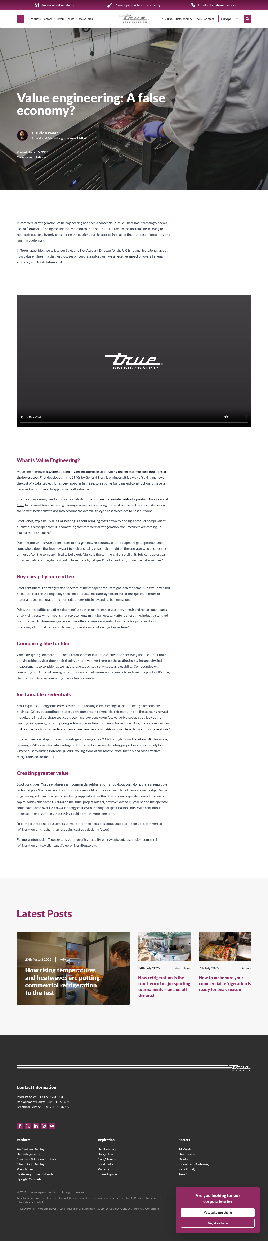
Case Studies (84, 18)
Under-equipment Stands (35, 1174)
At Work (185, 1149)
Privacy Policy (26, 1208)
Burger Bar (105, 1154)
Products (35, 18)
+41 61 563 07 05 (52, 1097)
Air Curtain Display (30, 1149)
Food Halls (105, 1164)
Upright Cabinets (29, 1179)
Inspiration (106, 1140)
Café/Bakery (107, 1159)
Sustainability (183, 18)
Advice (40, 157)
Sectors (47, 18)
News (198, 18)
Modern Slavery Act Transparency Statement (66, 1208)
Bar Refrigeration (29, 1154)
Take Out (185, 1174)
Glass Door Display (30, 1164)
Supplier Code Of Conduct (114, 1208)
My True (167, 18)
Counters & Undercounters (36, 1159)
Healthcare (187, 1154)
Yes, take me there (218, 1212)
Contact (209, 18)
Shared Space (107, 1174)
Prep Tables (25, 1169)
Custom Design (64, 18)
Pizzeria (103, 1169)
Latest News (182, 968)
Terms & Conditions (147, 1208)
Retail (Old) (187, 1169)
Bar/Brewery (107, 1149)
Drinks (183, 1159)
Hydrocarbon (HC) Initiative (147, 739)
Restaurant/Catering (194, 1164)
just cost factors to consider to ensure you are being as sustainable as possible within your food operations (93, 729)
